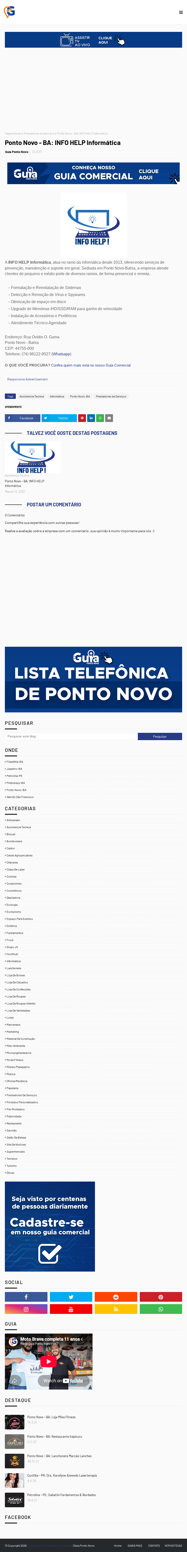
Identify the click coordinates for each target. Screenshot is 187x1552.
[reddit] (116, 1297)
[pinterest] (161, 1297)
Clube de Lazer (16, 869)
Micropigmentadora (19, 1052)
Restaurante (14, 1123)
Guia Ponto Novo (16, 152)
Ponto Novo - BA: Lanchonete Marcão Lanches (59, 1456)
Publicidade (14, 1116)
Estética (12, 925)
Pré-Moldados (16, 1109)
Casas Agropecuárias (20, 855)
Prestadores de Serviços (39, 133)
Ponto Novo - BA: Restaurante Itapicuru (54, 1436)
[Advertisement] (93, 90)
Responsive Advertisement (27, 379)
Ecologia (12, 904)
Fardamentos (15, 932)
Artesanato (13, 820)
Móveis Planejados (18, 1066)
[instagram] (26, 1309)
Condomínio (14, 883)
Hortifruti (12, 954)
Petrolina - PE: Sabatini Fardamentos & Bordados (61, 1495)
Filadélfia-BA (15, 761)
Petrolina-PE (14, 775)
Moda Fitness (15, 1059)
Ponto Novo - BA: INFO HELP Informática (24, 483)
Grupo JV (12, 947)
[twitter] (71, 1297)
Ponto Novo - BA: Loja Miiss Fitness (51, 1417)
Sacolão (12, 1130)
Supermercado (16, 1151)
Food (10, 940)
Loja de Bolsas (16, 975)
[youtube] (71, 1309)
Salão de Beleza (16, 1137)
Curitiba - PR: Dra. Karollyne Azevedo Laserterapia (62, 1475)
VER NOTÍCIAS (173, 1545)
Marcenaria (13, 1024)
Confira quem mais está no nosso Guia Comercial (91, 365)
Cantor (11, 848)
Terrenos (12, 1158)
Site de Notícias (16, 1144)
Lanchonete (14, 968)
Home (118, 1545)
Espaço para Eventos (20, 918)
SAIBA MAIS (135, 1545)
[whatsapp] (161, 1309)
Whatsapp (61, 354)
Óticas (10, 1172)
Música (11, 1074)
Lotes (10, 1017)
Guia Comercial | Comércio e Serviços (50, 1545)
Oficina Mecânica (17, 1081)
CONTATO (154, 1545)
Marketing (13, 1031)
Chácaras (12, 862)
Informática (57, 396)
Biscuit (11, 834)
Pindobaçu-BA (16, 782)
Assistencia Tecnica (31, 396)
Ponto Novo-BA (80, 396)
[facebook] (26, 1297)
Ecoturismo (14, 911)
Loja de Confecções (19, 989)
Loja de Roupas (16, 996)
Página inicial (13, 133)
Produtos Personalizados (22, 1102)
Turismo (12, 1165)
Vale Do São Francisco (20, 796)
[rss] (116, 1309)
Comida (11, 876)
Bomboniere (14, 841)
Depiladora (13, 897)
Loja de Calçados (17, 982)
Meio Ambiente (16, 1045)
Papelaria (12, 1088)
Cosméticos (14, 890)
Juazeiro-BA (14, 768)
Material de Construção (21, 1038)
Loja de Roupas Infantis (21, 1003)
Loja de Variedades (18, 1010)
